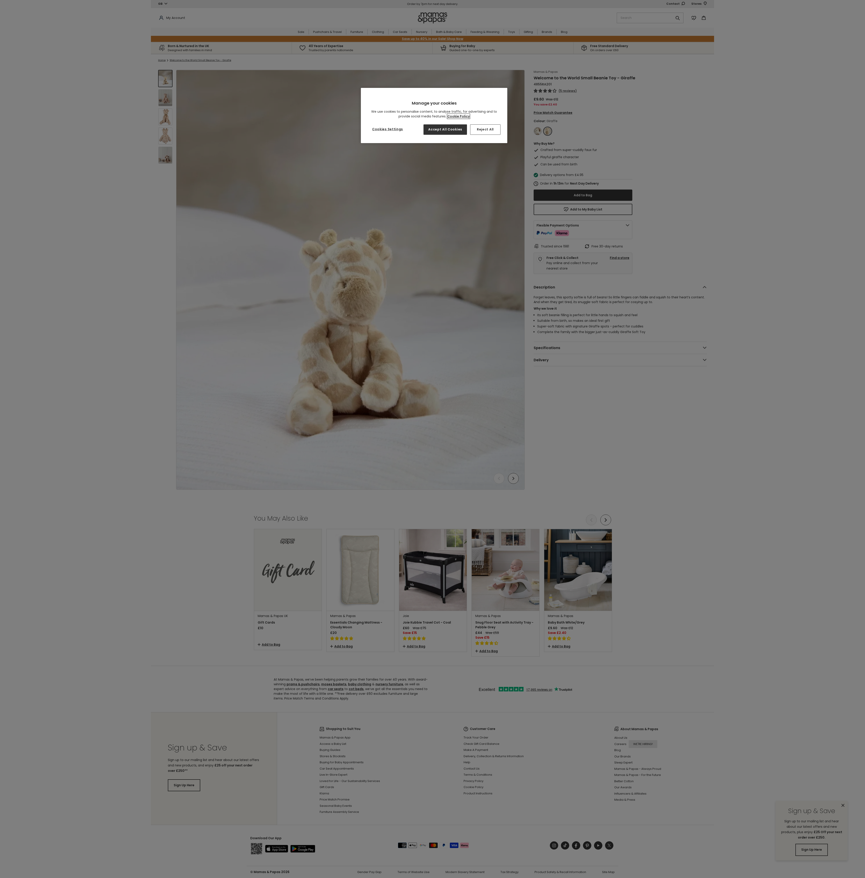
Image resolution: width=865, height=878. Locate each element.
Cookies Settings (387, 129)
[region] (434, 115)
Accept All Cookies (445, 129)
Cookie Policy (458, 116)
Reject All (485, 129)
